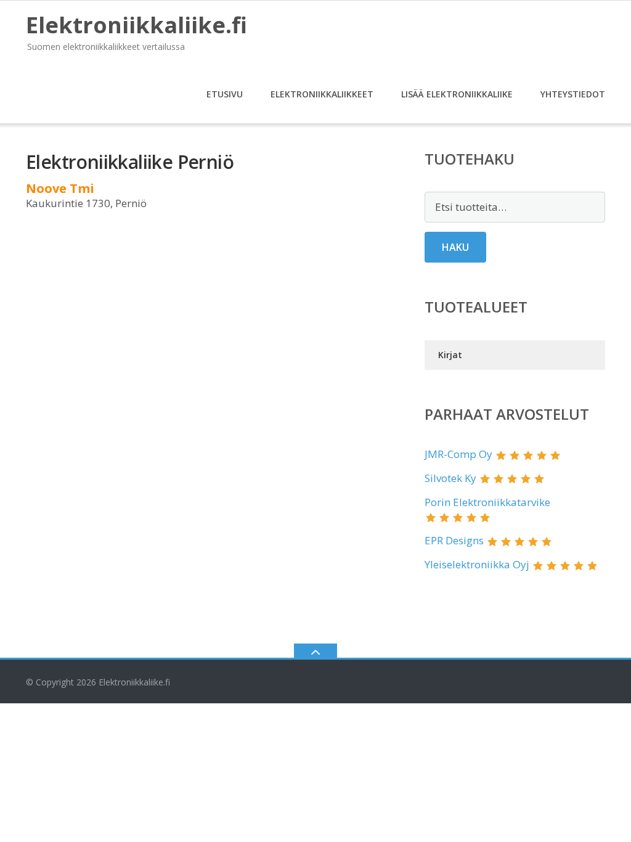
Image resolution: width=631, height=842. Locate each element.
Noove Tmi (60, 188)
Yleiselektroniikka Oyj (477, 564)
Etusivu (224, 94)
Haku (455, 247)
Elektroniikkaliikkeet (322, 94)
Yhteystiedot (572, 94)
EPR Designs (454, 540)
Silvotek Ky (450, 478)
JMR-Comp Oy (458, 454)
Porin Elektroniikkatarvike (487, 502)
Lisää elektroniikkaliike (457, 94)
